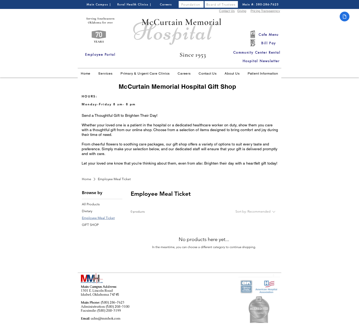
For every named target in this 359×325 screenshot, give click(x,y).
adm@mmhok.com (105, 318)
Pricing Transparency (265, 11)
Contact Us (227, 11)
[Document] (344, 16)
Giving (241, 11)
